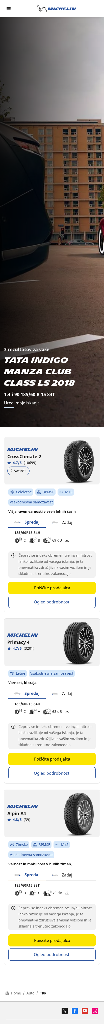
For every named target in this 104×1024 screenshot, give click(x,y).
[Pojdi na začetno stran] (56, 8)
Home (16, 993)
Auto (30, 993)
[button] (27, 522)
